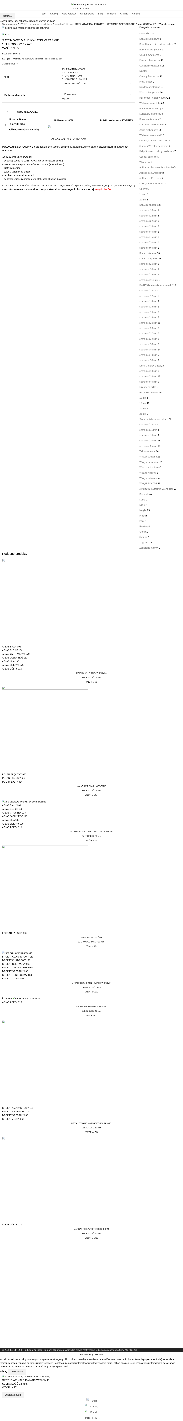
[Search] (180, 14)
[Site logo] (91, 6)
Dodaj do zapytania (27, 112)
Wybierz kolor (13, 1395)
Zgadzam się (16, 1371)
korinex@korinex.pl (9, 1)
